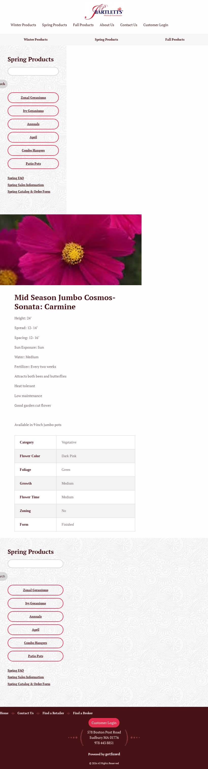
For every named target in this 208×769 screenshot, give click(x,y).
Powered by (104, 754)
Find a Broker (83, 713)
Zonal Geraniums (33, 97)
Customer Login (155, 24)
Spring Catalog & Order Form (29, 191)
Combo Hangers (33, 150)
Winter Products (23, 24)
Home (4, 713)
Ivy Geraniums (33, 111)
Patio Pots (33, 163)
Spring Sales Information (26, 185)
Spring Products (54, 24)
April (33, 137)
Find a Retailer (53, 713)
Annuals (33, 124)
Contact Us (128, 24)
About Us (107, 24)
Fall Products (83, 24)
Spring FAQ (16, 178)
